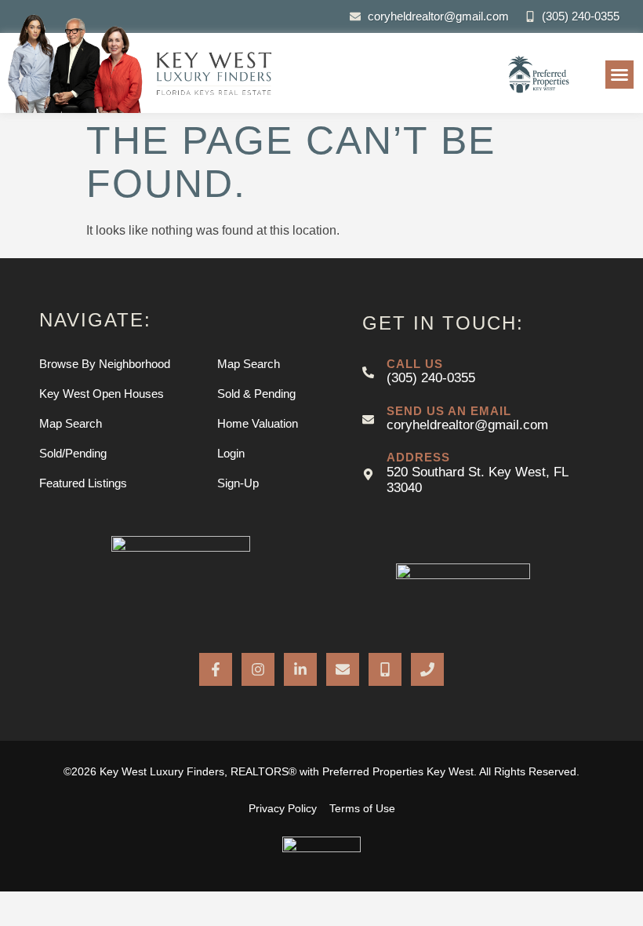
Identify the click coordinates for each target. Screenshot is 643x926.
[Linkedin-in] (300, 669)
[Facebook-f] (215, 669)
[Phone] (427, 669)
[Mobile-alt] (385, 669)
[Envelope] (342, 669)
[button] (619, 74)
